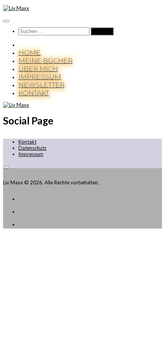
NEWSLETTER (41, 85)
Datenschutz (32, 148)
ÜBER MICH (38, 69)
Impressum (30, 154)
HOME (29, 52)
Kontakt (27, 142)
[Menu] (6, 21)
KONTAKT (33, 93)
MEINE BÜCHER (45, 60)
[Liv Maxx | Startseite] (16, 8)
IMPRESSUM (39, 77)
